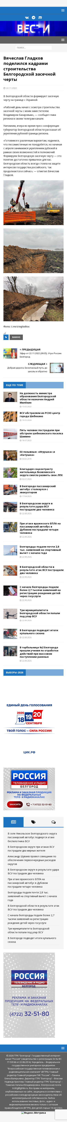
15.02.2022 (26, 406)
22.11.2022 (11, 88)
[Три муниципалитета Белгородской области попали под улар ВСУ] (10, 614)
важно (16, 337)
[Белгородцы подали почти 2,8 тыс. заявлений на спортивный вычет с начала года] (10, 550)
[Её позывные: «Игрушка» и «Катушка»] (10, 455)
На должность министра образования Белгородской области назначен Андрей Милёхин (38, 398)
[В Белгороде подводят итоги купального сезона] (10, 634)
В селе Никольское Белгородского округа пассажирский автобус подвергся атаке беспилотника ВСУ (32, 837)
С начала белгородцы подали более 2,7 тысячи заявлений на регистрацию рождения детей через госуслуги (40, 591)
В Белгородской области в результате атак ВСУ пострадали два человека (42, 570)
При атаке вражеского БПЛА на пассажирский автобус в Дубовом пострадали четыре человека (40, 528)
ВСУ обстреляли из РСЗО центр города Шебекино (40, 414)
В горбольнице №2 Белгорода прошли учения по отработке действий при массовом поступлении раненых (39, 652)
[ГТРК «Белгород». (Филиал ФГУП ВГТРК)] (33, 34)
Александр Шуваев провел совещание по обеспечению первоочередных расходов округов (32, 860)
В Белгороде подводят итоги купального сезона (39, 632)
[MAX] (40, 17)
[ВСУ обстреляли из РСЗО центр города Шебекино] (10, 417)
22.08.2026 (26, 513)
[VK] (27, 17)
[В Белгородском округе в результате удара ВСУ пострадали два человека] (10, 507)
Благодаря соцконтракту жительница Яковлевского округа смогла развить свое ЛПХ (41, 472)
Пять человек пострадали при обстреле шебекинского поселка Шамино (41, 433)
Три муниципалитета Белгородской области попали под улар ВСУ (40, 613)
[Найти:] (33, 47)
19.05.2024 (26, 420)
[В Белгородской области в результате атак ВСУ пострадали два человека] (10, 570)
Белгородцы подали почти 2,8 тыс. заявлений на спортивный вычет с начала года (40, 549)
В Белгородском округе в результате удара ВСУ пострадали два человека (37, 506)
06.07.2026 (26, 479)
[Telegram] (34, 17)
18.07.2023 (26, 440)
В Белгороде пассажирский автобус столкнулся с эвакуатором (38, 489)
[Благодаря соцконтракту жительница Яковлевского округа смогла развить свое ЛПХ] (10, 473)
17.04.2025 (26, 496)
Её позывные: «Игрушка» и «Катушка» (37, 453)
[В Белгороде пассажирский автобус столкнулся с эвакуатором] (10, 490)
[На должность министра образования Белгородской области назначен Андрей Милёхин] (10, 397)
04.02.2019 (26, 458)
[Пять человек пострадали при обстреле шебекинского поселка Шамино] (10, 434)
